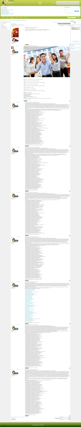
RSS (69, 22)
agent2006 (21, 24)
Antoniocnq (18, 192)
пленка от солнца (27, 301)
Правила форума (64, 22)
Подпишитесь (36, 424)
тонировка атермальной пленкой (29, 290)
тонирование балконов (28, 291)
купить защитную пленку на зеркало (30, 289)
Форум (2, 24)
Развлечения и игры (4, 9)
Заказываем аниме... (4, 13)
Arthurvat (17, 45)
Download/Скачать (3, 26)
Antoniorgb (18, 281)
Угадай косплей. (3, 8)
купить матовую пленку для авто (29, 298)
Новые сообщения (55, 22)
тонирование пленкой (28, 300)
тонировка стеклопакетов (28, 292)
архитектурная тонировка (28, 321)
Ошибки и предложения (4, 12)
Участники (59, 22)
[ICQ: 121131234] (27, 323)
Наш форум (7, 17)
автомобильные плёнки (53, 287)
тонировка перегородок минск (29, 299)
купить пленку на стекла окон (29, 303)
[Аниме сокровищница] (9, 5)
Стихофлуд (23, 25)
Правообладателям (41, 424)
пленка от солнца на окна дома (29, 309)
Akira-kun (18, 24)
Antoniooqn (18, 236)
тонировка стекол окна (28, 314)
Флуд (14, 25)
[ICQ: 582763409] (27, 44)
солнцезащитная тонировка (28, 306)
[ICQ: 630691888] (27, 415)
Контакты (21, 17)
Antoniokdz (18, 369)
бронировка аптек (27, 316)
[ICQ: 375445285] (26, 100)
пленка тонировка (27, 304)
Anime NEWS (2, 25)
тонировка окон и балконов (28, 296)
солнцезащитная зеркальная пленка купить (31, 294)
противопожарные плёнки (63, 287)
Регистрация (66, 13)
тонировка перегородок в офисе (29, 312)
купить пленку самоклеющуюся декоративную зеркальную (32, 318)
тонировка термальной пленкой (29, 308)
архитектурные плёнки (41, 287)
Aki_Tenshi (18, 27)
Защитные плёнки (35, 287)
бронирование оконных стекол (29, 293)
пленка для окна (27, 310)
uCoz (42, 425)
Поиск (67, 22)
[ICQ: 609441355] (27, 191)
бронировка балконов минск (28, 297)
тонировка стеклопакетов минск (29, 320)
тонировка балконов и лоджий (29, 295)
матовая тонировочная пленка (29, 317)
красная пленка (27, 307)
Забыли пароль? (70, 13)
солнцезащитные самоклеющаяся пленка (30, 305)
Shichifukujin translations (4, 27)
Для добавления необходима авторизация (76, 41)
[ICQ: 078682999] (27, 235)
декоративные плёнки (47, 287)
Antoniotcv (18, 147)
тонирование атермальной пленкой (30, 302)
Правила (17, 17)
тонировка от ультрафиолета (29, 319)
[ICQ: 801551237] (27, 280)
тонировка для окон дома (28, 311)
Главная (3, 17)
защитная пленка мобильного (29, 313)
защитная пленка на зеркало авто (29, 315)
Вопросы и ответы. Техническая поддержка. (7, 14)
